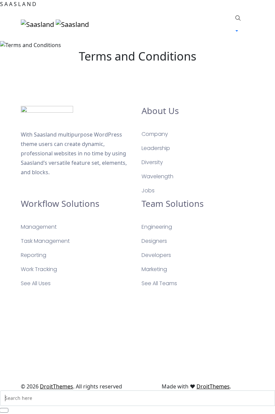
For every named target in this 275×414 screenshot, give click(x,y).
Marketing (154, 269)
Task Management (45, 241)
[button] (238, 31)
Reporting (33, 255)
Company (155, 134)
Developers (156, 255)
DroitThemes (56, 386)
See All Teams (159, 283)
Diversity (152, 162)
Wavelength (157, 176)
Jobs (148, 190)
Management (39, 227)
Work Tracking (39, 269)
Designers (154, 241)
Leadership (156, 148)
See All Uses (36, 283)
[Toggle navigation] (165, 24)
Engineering (157, 227)
